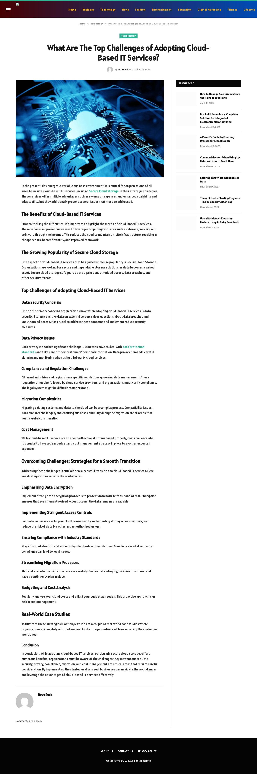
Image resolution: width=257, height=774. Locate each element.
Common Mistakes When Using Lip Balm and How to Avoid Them (220, 159)
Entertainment (162, 9)
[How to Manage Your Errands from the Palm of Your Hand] (186, 99)
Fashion (140, 9)
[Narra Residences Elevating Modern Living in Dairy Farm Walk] (186, 223)
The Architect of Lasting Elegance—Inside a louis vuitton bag (220, 200)
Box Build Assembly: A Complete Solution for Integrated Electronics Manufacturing (219, 118)
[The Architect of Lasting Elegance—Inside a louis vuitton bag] (186, 203)
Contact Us (125, 751)
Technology (108, 9)
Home (72, 9)
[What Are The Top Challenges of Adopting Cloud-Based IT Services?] (90, 128)
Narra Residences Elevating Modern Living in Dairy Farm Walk (219, 220)
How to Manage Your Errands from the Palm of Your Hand (220, 95)
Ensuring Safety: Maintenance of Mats (219, 179)
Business (88, 9)
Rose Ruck (123, 69)
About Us (106, 751)
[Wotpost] (40, 9)
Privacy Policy (147, 751)
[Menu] (8, 9)
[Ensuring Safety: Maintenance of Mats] (186, 182)
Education (185, 9)
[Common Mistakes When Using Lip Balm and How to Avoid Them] (186, 162)
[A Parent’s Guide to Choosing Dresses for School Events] (186, 142)
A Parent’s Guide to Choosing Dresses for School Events (217, 139)
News (125, 9)
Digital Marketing (209, 9)
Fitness (232, 9)
